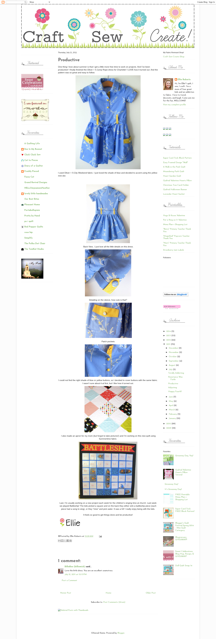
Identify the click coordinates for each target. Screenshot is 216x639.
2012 (168, 340)
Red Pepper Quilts (33, 227)
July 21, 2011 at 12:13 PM (76, 574)
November (174, 352)
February (173, 414)
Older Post (151, 593)
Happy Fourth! (175, 391)
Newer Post (65, 593)
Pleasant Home (32, 205)
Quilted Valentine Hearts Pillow (177, 181)
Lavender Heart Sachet (174, 194)
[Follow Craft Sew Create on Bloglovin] (176, 296)
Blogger (120, 633)
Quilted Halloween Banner (175, 189)
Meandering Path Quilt (173, 171)
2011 (168, 344)
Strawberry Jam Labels (173, 250)
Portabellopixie (32, 210)
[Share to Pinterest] (70, 540)
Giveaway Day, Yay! (184, 456)
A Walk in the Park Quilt (174, 167)
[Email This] (59, 540)
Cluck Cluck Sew (32, 155)
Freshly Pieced (31, 171)
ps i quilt (28, 221)
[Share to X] (64, 540)
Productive (173, 384)
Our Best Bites (31, 199)
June (171, 397)
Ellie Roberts (184, 80)
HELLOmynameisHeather (37, 188)
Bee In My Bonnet (33, 149)
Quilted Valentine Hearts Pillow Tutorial (183, 472)
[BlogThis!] (62, 540)
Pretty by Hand (32, 216)
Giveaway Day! (171, 484)
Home (108, 593)
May (171, 401)
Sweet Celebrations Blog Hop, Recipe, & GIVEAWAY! (184, 554)
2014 (168, 331)
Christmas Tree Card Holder (176, 185)
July (171, 369)
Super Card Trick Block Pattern (177, 158)
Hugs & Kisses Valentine (174, 215)
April (171, 405)
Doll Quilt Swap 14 (183, 566)
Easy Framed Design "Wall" (175, 162)
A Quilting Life (32, 144)
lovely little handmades (36, 194)
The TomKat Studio (34, 249)
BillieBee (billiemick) (75, 567)
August (172, 365)
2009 (169, 428)
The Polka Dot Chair (34, 244)
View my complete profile (174, 105)
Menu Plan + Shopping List (175, 224)
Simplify (28, 238)
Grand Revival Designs (35, 182)
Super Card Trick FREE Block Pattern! (184, 510)
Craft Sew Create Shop (173, 57)
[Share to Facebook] (67, 540)
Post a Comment (69, 580)
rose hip (28, 232)
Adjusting (172, 388)
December (174, 348)
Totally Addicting (176, 373)
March (172, 410)
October (173, 357)
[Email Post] (100, 536)
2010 (168, 424)
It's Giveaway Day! (173, 489)
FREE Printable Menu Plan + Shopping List (182, 497)
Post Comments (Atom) (114, 602)
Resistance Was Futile (175, 378)
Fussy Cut (29, 177)
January (172, 418)
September (174, 361)
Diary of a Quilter (33, 166)
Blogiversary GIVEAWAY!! (181, 538)
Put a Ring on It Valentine (175, 220)
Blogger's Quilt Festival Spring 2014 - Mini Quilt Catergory (184, 527)
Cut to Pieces (31, 160)
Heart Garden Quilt (172, 176)
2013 (168, 336)
